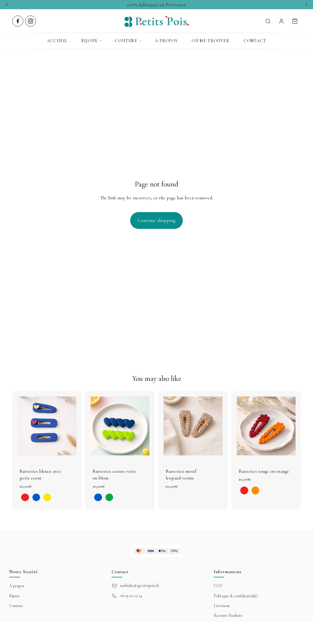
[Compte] (281, 21)
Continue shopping (156, 220)
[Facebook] (17, 21)
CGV (218, 585)
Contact (255, 40)
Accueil (57, 40)
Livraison (222, 605)
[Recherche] (268, 21)
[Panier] (295, 21)
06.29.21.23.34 (131, 595)
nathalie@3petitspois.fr (139, 585)
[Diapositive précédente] (19, 425)
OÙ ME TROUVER (211, 40)
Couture (126, 40)
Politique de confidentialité (236, 595)
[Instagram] (30, 21)
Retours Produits (228, 615)
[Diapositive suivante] (75, 425)
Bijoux (89, 40)
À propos (166, 40)
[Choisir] (72, 451)
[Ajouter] (218, 451)
